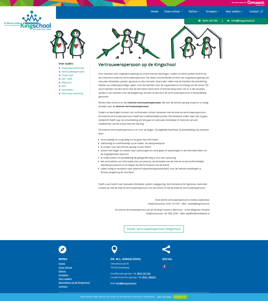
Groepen (211, 11)
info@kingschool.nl (242, 20)
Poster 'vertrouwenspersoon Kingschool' (154, 229)
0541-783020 (149, 277)
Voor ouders (233, 11)
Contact (254, 11)
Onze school (172, 11)
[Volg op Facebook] (164, 266)
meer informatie (164, 297)
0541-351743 (210, 20)
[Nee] (264, 297)
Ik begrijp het (180, 297)
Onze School (65, 267)
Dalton (193, 11)
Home (154, 11)
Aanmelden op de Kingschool (74, 282)
